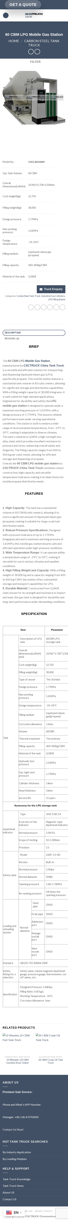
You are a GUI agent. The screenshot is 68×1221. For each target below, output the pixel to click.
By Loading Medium (15, 1158)
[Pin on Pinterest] (56, 307)
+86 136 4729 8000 (27, 1117)
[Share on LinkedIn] (62, 307)
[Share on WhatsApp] (31, 307)
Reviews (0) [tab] (12, 338)
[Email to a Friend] (50, 307)
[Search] (64, 15)
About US (8, 1192)
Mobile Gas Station (37, 360)
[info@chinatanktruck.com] (50, 4)
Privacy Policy (44, 1211)
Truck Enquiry (53, 289)
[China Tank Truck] (34, 15)
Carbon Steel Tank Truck (28, 296)
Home (14, 41)
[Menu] (6, 15)
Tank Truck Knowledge (16, 1179)
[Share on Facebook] (37, 307)
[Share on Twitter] (44, 307)
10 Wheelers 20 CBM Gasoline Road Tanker (17, 1061)
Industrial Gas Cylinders (53, 296)
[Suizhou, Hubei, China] (45, 4)
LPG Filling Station (56, 299)
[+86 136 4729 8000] (61, 4)
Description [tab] (13, 332)
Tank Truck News (13, 1185)
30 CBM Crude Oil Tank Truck (50, 1061)
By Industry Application (17, 1152)
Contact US (9, 1199)
